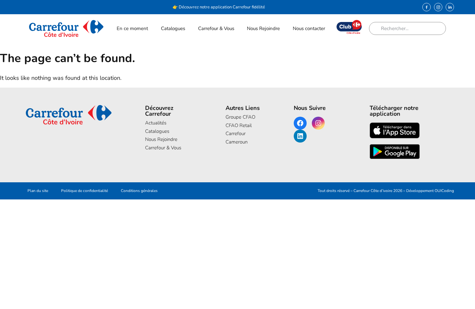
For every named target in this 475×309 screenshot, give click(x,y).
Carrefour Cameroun (237, 137)
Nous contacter (309, 28)
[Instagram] (438, 7)
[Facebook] (300, 123)
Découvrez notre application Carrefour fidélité (222, 7)
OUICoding (444, 190)
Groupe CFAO (240, 117)
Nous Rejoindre (263, 28)
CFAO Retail (239, 125)
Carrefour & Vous (216, 28)
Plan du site (37, 190)
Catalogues (173, 28)
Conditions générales (139, 190)
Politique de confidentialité (84, 190)
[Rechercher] (377, 28)
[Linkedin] (300, 136)
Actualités (155, 123)
